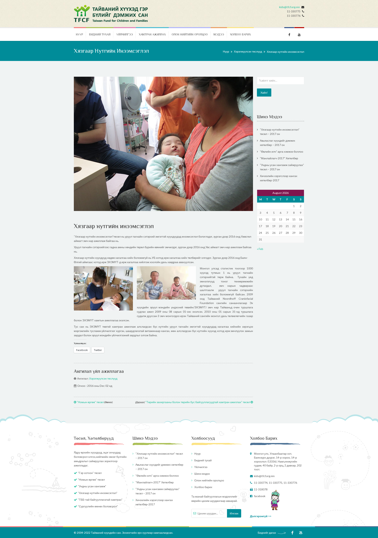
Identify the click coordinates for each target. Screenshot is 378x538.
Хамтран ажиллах (152, 34)
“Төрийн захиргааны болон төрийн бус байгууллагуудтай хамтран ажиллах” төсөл (193, 402)
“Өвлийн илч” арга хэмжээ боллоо (281, 151)
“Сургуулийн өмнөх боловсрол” (98, 506)
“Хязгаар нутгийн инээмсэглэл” (97, 493)
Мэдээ (219, 34)
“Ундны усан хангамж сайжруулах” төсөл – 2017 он (282, 167)
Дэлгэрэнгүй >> (260, 516)
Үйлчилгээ (124, 34)
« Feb (260, 249)
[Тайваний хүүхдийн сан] (111, 13)
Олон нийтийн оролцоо (190, 34)
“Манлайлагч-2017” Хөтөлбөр (279, 158)
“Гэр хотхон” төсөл (90, 472)
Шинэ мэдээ (202, 473)
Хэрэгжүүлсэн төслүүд (248, 51)
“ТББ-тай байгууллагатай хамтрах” (100, 499)
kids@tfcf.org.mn (289, 7)
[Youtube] (300, 532)
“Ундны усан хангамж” (92, 486)
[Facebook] (292, 532)
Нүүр (79, 34)
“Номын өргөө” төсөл (94, 402)
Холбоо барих (240, 34)
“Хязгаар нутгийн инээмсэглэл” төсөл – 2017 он (279, 131)
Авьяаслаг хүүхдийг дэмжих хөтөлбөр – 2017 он (277, 142)
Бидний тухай (99, 34)
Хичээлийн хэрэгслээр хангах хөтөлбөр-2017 (278, 178)
